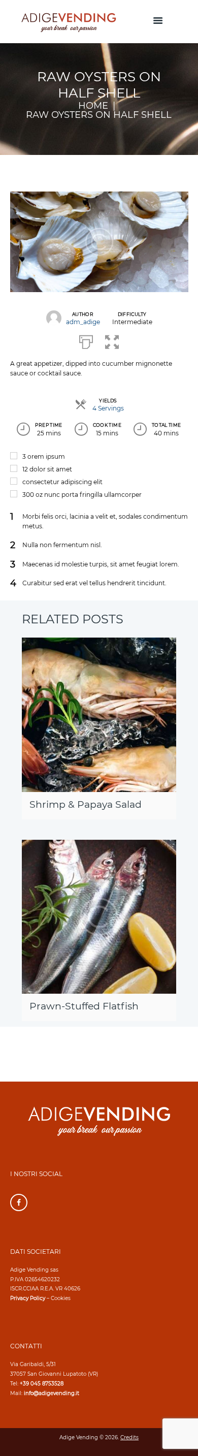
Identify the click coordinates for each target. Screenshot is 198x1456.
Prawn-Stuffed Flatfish (84, 1006)
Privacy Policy (27, 1298)
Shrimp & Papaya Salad (85, 804)
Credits (129, 1437)
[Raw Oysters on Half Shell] (99, 242)
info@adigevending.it (51, 1393)
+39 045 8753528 (41, 1383)
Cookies (61, 1298)
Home (93, 106)
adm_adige (83, 322)
